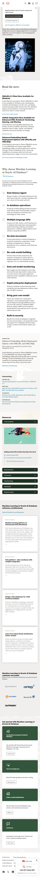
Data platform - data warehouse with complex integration (18, 560)
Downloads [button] (7, 486)
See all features (8, 176)
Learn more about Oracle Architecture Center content (19, 634)
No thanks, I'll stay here (11, 20)
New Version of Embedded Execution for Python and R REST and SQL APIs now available (19, 389)
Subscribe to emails (7, 866)
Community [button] (7, 475)
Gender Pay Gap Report (8, 860)
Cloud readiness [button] (9, 421)
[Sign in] (33, 3)
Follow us (10, 812)
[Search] (25, 3)
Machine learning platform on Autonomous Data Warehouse (16, 523)
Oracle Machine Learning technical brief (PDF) (19, 457)
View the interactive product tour (15, 461)
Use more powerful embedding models (14, 157)
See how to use (7, 134)
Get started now (11, 782)
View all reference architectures (13, 512)
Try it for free (11, 753)
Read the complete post (9, 366)
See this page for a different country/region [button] (17, 25)
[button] (3, 3)
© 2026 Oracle (5, 857)
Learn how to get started (10, 114)
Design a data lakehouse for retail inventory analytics (17, 597)
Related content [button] (9, 492)
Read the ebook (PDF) (12, 455)
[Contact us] (37, 3)
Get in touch (10, 843)
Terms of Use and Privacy (19, 857)
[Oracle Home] (8, 3)
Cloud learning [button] (8, 481)
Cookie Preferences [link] (7, 863)
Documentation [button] (8, 469)
